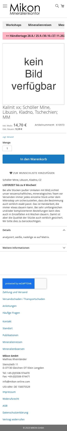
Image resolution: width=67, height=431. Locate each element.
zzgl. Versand (8, 137)
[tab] (33, 230)
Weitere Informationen (16, 247)
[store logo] (24, 8)
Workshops (13, 25)
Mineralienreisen (40, 25)
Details (7, 230)
